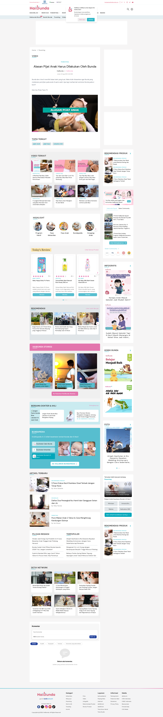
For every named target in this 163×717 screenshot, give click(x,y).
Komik (68, 709)
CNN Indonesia (126, 698)
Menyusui (68, 698)
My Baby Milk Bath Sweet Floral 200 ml (86, 281)
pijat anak (36, 144)
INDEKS (102, 13)
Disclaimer (114, 701)
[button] (95, 229)
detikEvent (101, 704)
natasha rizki (58, 144)
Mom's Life (69, 704)
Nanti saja (82, 19)
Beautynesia (125, 704)
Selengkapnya (94, 405)
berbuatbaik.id (102, 696)
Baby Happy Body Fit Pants (41, 280)
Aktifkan (90, 19)
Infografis (85, 701)
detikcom (124, 696)
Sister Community (124, 208)
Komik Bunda (47, 17)
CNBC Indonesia (126, 701)
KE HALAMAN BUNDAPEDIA (63, 464)
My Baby (81, 278)
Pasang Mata (101, 698)
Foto (84, 696)
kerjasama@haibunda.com (111, 2)
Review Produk (87, 706)
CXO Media (125, 709)
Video (64, 17)
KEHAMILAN (34, 13)
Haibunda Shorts (35, 17)
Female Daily (125, 706)
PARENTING (54, 13)
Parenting (42, 50)
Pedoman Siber (115, 698)
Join (129, 201)
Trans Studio (101, 712)
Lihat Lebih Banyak (92, 308)
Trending (57, 17)
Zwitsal (58, 278)
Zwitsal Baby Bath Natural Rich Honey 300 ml (64, 281)
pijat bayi (46, 144)
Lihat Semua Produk (92, 250)
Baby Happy (36, 278)
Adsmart (100, 701)
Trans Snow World (103, 709)
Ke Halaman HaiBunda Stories (64, 393)
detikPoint (101, 706)
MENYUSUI (45, 13)
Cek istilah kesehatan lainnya (117, 515)
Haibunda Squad (112, 208)
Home (34, 50)
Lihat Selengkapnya (117, 243)
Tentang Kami (114, 696)
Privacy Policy (115, 704)
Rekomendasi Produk (89, 704)
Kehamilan (69, 696)
